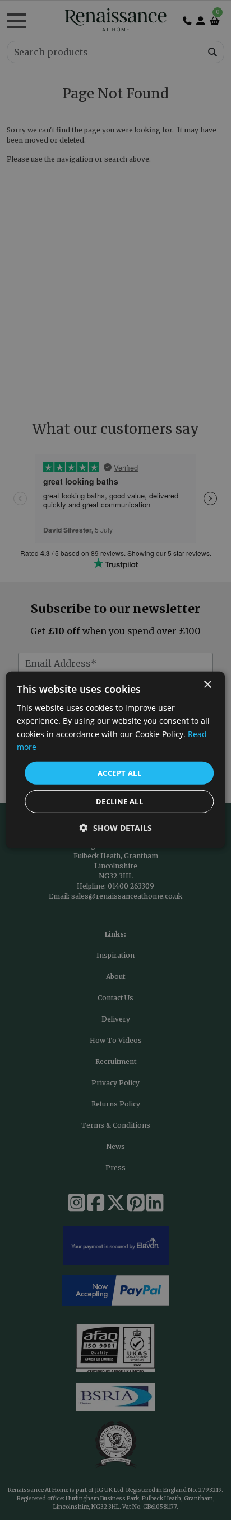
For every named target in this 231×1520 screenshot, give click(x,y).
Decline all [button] (119, 801)
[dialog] (115, 760)
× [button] (207, 685)
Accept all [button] (119, 773)
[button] (116, 827)
